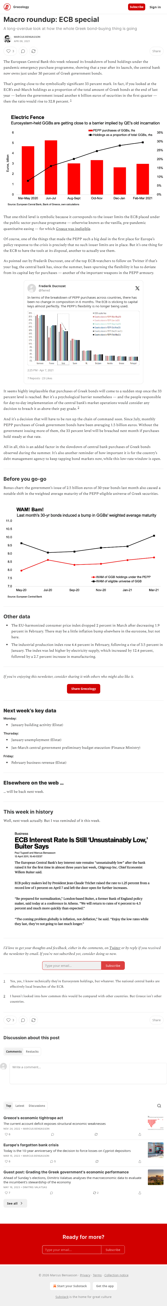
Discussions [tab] (37, 1106)
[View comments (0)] (23, 51)
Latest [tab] (19, 1106)
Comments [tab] (14, 1052)
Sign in (155, 7)
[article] (83, 1126)
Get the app (105, 1286)
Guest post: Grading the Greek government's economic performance (66, 1172)
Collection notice (116, 1275)
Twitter (114, 948)
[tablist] (22, 1051)
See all (12, 1203)
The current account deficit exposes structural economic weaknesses (54, 1123)
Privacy (85, 1275)
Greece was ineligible (73, 229)
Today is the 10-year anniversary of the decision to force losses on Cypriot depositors (67, 1150)
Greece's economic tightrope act (33, 1118)
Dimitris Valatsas (35, 1187)
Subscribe (137, 7)
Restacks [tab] (32, 1052)
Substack (61, 1297)
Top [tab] (8, 1106)
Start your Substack (72, 1286)
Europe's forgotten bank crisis (31, 1145)
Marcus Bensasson (27, 36)
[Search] (159, 1105)
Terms (97, 1275)
